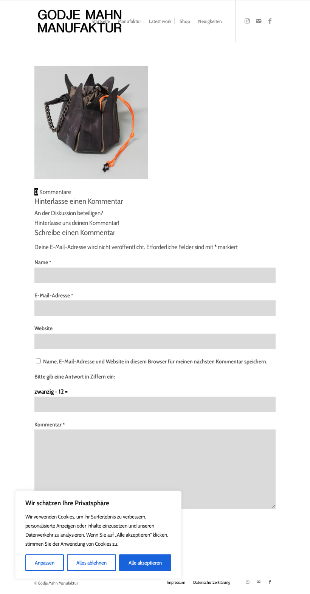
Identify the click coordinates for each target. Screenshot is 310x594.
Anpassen (44, 562)
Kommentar (49, 424)
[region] (98, 535)
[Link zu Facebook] (270, 20)
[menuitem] (101, 21)
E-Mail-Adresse (53, 295)
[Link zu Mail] (258, 20)
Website (43, 328)
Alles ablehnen (91, 562)
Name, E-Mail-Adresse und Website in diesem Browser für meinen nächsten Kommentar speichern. (155, 361)
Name (42, 262)
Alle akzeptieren (145, 562)
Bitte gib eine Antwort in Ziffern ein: (74, 376)
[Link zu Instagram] (247, 20)
